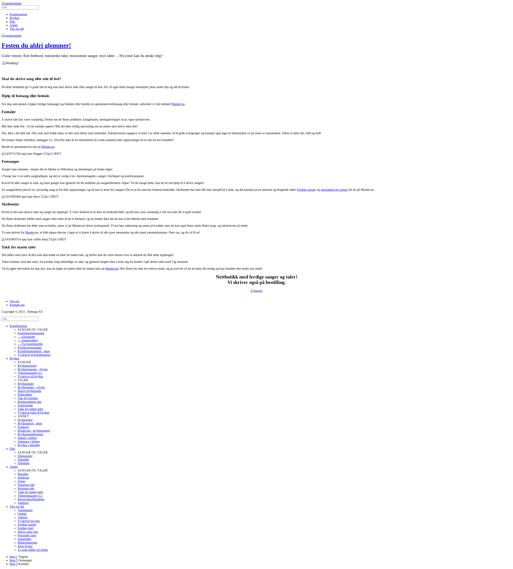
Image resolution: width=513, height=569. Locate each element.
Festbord (23, 427)
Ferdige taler (25, 528)
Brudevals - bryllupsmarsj (34, 430)
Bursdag (23, 474)
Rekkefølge (25, 394)
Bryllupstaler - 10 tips (31, 387)
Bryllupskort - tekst (30, 423)
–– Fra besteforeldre (30, 344)
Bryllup (14, 18)
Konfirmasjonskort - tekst (34, 351)
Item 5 (14, 560)
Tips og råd (17, 28)
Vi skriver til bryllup (30, 376)
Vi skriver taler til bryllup (33, 412)
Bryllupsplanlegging (30, 434)
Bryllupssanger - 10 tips (33, 369)
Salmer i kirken (27, 438)
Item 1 (14, 556)
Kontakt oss (17, 305)
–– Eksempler (26, 336)
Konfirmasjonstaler (30, 347)
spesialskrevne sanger (334, 189)
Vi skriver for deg (29, 521)
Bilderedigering (27, 542)
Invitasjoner (25, 420)
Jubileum (23, 477)
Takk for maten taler (30, 409)
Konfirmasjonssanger (31, 333)
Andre (14, 25)
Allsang (22, 517)
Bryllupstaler (26, 383)
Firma (21, 481)
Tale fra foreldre (28, 398)
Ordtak (22, 513)
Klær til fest (25, 546)
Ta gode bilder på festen (33, 550)
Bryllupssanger (27, 365)
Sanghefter (24, 539)
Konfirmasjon (18, 14)
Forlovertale (25, 405)
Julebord (23, 503)
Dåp (12, 21)
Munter (29, 232)
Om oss (14, 301)
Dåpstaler (24, 463)
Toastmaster (25, 510)
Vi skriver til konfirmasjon (34, 355)
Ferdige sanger (306, 189)
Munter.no (178, 104)
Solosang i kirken (29, 441)
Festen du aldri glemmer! (36, 45)
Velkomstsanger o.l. (30, 373)
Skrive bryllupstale (29, 391)
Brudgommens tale (29, 401)
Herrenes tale (26, 488)
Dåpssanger (25, 456)
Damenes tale (26, 485)
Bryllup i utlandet (29, 445)
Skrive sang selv (28, 531)
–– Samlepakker (28, 340)
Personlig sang (27, 535)
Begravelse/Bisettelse (31, 499)
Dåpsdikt (23, 459)
